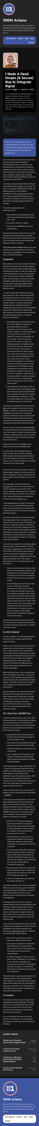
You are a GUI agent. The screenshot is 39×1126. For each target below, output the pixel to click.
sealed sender (21, 283)
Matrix (6, 408)
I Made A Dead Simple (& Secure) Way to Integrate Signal (14, 1041)
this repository (14, 549)
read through (14, 252)
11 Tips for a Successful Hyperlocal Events (11, 1050)
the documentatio (16, 931)
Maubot (6, 411)
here (13, 641)
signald (6, 486)
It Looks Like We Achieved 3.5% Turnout (12, 1069)
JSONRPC (7, 795)
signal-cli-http (24, 186)
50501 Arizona (14, 20)
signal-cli (22, 499)
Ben (15, 89)
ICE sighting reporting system (17, 174)
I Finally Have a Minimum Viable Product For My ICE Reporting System (12, 1059)
